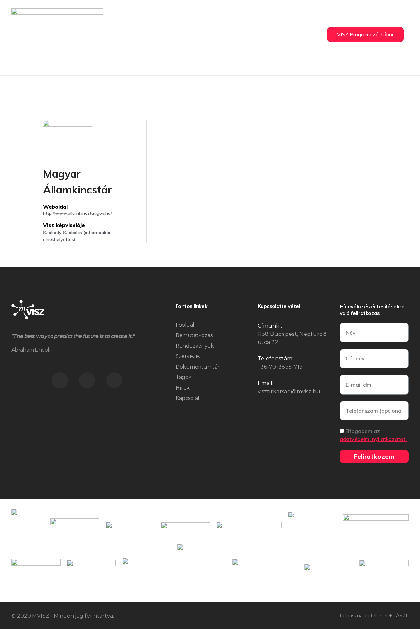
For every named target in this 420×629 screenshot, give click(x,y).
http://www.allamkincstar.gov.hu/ (77, 213)
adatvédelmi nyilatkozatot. (373, 439)
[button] (365, 34)
